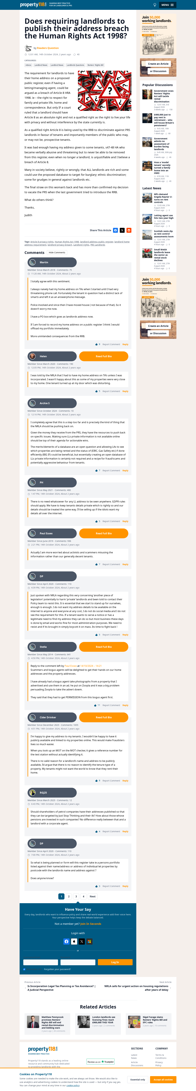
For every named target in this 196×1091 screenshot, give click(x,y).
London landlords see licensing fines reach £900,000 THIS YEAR (103, 1020)
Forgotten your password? (57, 969)
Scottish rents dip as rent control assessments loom (164, 234)
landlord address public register (96, 241)
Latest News (134, 1056)
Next (93, 896)
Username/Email (31, 957)
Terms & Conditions (160, 1056)
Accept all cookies (163, 1079)
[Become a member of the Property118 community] (158, 35)
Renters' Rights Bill (95, 65)
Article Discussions (137, 1064)
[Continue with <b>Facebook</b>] (66, 941)
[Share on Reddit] (128, 230)
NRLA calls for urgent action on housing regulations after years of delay (136, 987)
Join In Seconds (90, 924)
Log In (115, 962)
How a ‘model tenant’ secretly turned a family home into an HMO (162, 167)
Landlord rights (81, 244)
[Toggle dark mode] (155, 5)
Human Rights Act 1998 (67, 241)
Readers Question (48, 48)
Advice (28, 65)
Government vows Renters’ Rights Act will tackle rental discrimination (163, 96)
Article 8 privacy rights (42, 241)
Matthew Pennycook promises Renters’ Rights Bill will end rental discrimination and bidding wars (53, 1022)
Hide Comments (57, 252)
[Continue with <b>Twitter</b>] (82, 941)
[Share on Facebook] (115, 230)
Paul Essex (71, 666)
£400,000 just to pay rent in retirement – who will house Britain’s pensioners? (164, 120)
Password (65, 957)
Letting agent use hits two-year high (163, 216)
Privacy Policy (159, 1064)
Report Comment (111, 344)
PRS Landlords (97, 244)
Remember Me (34, 969)
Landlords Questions (75, 65)
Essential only (137, 1079)
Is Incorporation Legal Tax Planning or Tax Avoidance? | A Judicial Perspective (62, 987)
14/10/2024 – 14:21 (91, 666)
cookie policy (72, 1085)
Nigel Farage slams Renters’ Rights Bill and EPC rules (155, 1020)
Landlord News (41, 65)
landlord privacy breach (60, 244)
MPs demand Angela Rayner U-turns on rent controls (163, 198)
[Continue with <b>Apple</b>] (74, 941)
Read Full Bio (104, 356)
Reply (125, 344)
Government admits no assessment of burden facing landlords (161, 144)
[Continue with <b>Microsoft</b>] (89, 941)
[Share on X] (122, 230)
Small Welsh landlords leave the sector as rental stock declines (162, 255)
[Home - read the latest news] (86, 5)
